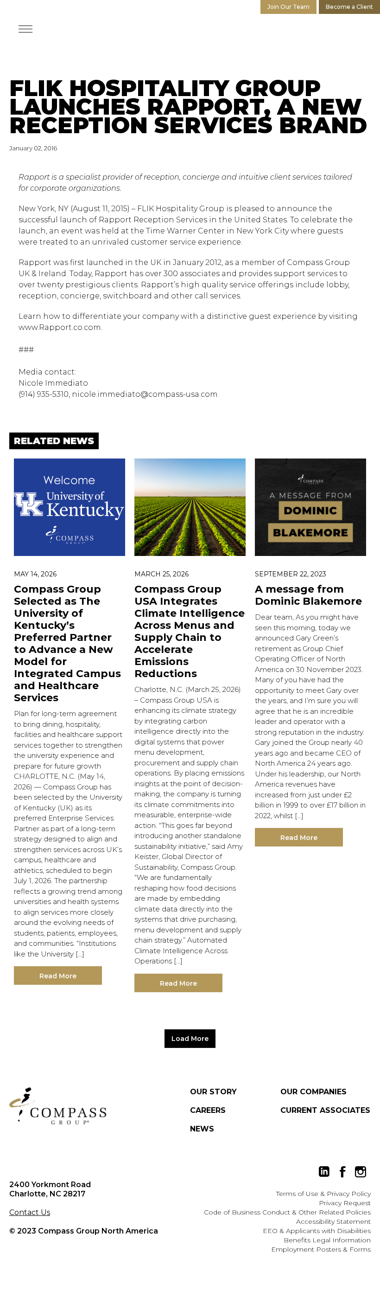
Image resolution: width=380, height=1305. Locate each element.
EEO (270, 1231)
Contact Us (29, 1212)
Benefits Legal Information (327, 1240)
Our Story (213, 1091)
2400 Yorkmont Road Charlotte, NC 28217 (50, 1189)
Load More (190, 1038)
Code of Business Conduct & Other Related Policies (287, 1212)
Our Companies (313, 1091)
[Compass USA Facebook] (342, 1171)
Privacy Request (345, 1203)
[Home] (58, 1105)
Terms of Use (297, 1193)
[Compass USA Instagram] (360, 1171)
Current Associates (325, 1110)
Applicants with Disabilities (328, 1231)
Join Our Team (288, 6)
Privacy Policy (349, 1193)
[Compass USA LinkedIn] (324, 1171)
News (202, 1128)
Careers (208, 1110)
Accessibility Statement (333, 1221)
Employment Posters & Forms (321, 1249)
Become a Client (349, 6)
